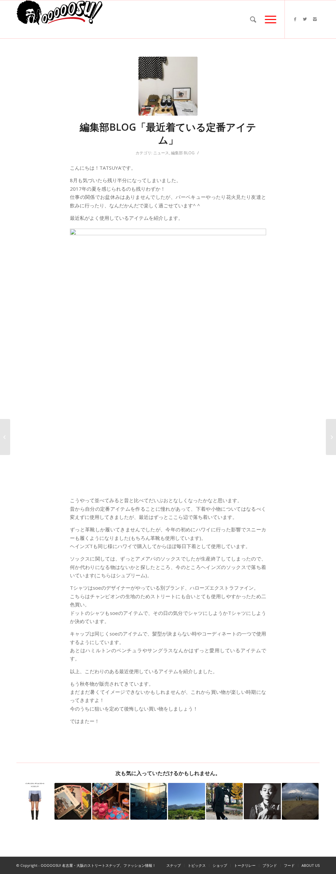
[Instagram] (315, 19)
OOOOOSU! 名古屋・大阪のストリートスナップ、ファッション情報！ (98, 865)
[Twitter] (305, 19)
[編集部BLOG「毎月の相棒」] (73, 801)
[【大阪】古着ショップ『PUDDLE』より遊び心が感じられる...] (5, 437)
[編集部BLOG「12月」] (224, 801)
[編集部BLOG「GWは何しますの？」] (186, 801)
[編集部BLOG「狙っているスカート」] (34, 801)
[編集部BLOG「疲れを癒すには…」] (110, 801)
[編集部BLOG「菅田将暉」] (262, 801)
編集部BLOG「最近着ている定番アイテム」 (168, 133)
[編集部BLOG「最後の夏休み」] (300, 801)
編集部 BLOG (183, 153)
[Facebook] (295, 19)
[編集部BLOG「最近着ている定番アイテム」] (168, 86)
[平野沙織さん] (331, 437)
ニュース (161, 153)
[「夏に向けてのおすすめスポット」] (148, 801)
